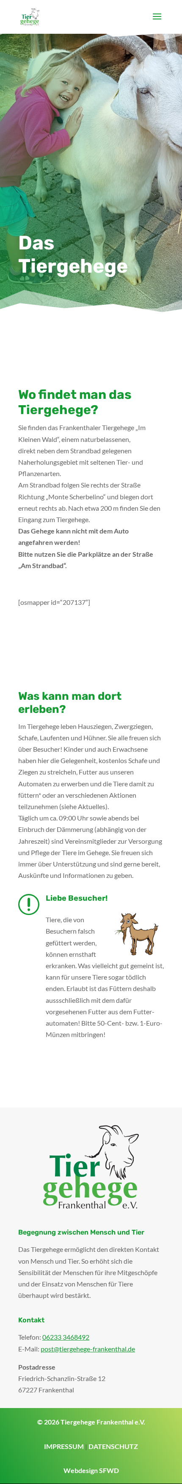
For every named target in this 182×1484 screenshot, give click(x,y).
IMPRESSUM (64, 1446)
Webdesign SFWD (91, 1470)
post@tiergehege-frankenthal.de (88, 1349)
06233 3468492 (65, 1337)
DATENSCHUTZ (113, 1446)
